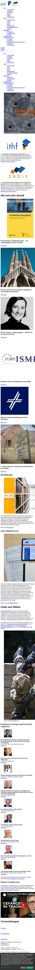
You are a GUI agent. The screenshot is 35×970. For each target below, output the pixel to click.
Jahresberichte (10, 45)
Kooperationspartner (12, 27)
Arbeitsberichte (11, 33)
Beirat (8, 15)
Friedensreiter (10, 17)
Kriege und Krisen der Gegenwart (16, 42)
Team (8, 14)
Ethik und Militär (5, 611)
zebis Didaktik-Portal (12, 603)
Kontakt (9, 28)
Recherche (10, 31)
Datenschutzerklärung (14, 964)
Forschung (10, 12)
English (3, 47)
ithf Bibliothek (10, 527)
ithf (5, 8)
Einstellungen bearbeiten (6, 967)
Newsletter (10, 43)
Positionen (10, 40)
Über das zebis (11, 20)
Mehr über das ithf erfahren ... (8, 161)
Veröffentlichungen (9, 37)
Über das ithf (10, 9)
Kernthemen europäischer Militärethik (17, 624)
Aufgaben (9, 11)
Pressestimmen (11, 25)
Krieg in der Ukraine (6, 625)
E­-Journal (9, 39)
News (8, 23)
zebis (5, 18)
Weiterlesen (4, 245)
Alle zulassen (30, 967)
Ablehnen (23, 967)
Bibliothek (6, 30)
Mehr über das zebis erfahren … (9, 191)
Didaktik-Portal (8, 36)
